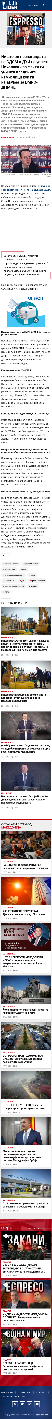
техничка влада (11, 564)
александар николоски (14, 575)
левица (34, 586)
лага (7, 592)
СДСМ (33, 575)
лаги (24, 569)
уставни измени (31, 564)
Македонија (7, 137)
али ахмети (9, 581)
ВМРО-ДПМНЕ (10, 569)
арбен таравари (38, 581)
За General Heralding (13, 1396)
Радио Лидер (9, 5)
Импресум (7, 1392)
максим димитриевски (14, 586)
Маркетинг (25, 1392)
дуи (22, 581)
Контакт (41, 1392)
